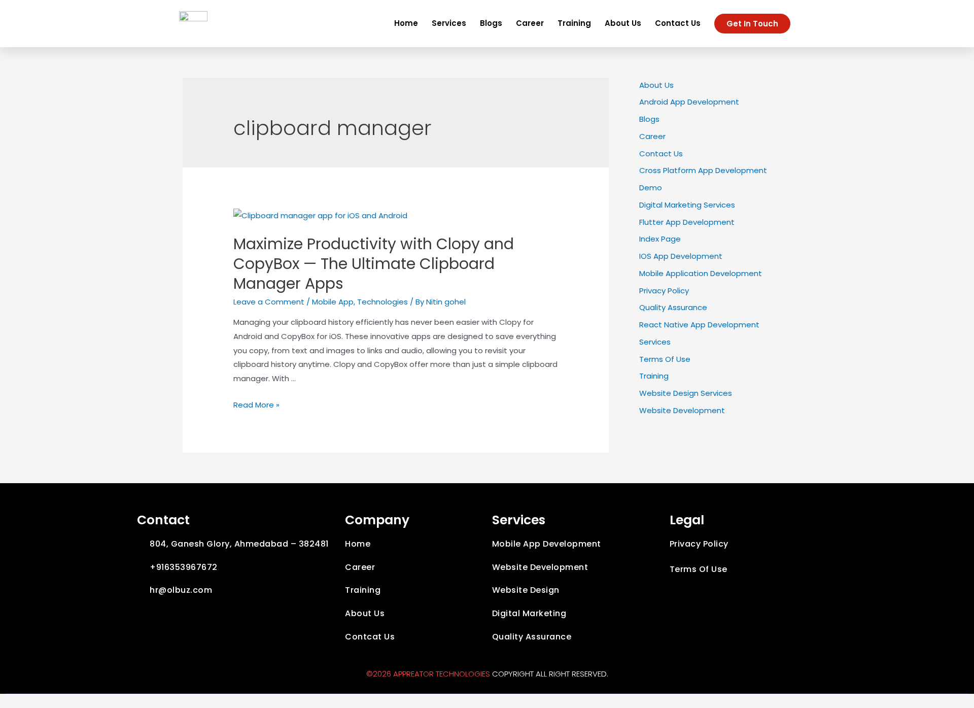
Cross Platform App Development (703, 170)
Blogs (491, 23)
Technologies (382, 301)
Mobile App (333, 301)
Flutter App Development (687, 222)
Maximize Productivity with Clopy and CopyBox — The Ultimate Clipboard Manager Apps (373, 263)
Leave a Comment (268, 301)
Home (406, 23)
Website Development (682, 410)
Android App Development (689, 101)
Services (449, 23)
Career (530, 23)
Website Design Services (685, 393)
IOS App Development (680, 256)
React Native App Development (699, 324)
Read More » (256, 404)
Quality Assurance (673, 307)
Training (574, 23)
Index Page (660, 238)
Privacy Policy (664, 290)
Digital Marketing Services (687, 204)
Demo (650, 187)
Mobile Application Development (700, 273)
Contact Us (678, 23)
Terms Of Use (664, 359)
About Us (623, 23)
